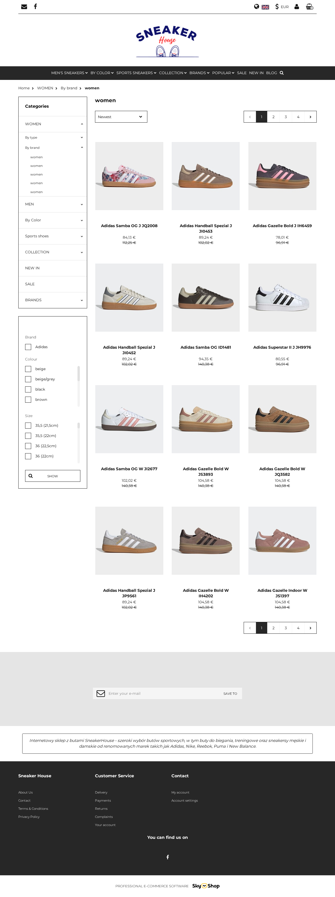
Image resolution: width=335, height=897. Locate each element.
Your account (105, 825)
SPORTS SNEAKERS (135, 72)
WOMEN (33, 124)
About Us (25, 792)
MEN (29, 204)
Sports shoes (37, 236)
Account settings (184, 800)
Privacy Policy (29, 817)
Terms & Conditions (33, 809)
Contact (24, 800)
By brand (32, 148)
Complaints (104, 817)
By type (31, 137)
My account (180, 792)
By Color (33, 220)
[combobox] (121, 117)
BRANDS (198, 72)
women (36, 157)
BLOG (271, 72)
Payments (103, 800)
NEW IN (256, 72)
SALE (242, 72)
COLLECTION (37, 252)
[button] (310, 7)
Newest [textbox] (104, 116)
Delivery (101, 792)
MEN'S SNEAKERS (68, 72)
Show (52, 476)
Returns (101, 809)
